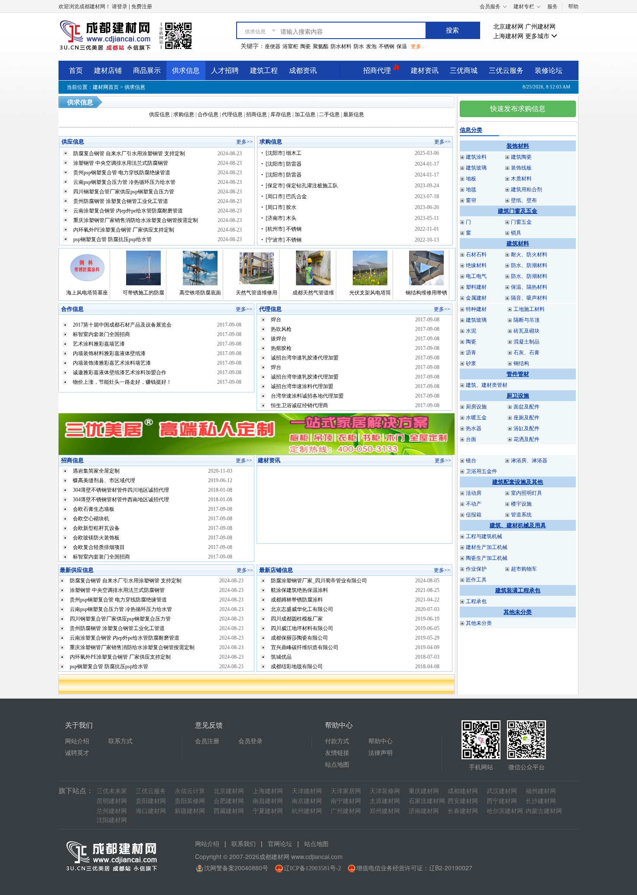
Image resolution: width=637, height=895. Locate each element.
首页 (76, 70)
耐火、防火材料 (529, 255)
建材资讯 (425, 70)
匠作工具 (476, 580)
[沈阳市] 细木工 (284, 153)
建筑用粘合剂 (526, 189)
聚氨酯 (320, 46)
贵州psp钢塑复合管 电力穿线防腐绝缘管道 (121, 173)
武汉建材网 (502, 791)
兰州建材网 (112, 811)
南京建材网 (307, 801)
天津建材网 (307, 791)
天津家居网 (346, 791)
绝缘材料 (476, 265)
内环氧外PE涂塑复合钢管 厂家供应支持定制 (123, 230)
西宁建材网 (502, 801)
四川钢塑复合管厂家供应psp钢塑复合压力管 (123, 192)
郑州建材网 (385, 811)
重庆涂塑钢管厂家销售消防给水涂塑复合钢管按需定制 (135, 220)
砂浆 (471, 363)
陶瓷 (305, 46)
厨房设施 (476, 407)
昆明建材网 (112, 801)
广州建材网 (540, 26)
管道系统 (521, 515)
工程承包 (476, 601)
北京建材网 (508, 26)
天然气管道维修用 (256, 293)
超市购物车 (524, 569)
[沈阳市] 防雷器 (284, 164)
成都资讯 (303, 70)
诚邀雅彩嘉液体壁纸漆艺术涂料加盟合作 (119, 372)
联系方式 (120, 741)
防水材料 (341, 46)
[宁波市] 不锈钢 (284, 240)
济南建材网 (424, 811)
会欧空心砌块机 (91, 519)
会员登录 (250, 741)
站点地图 (337, 764)
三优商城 (464, 70)
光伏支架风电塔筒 (370, 293)
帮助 (573, 6)
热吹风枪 (281, 329)
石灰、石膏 (527, 353)
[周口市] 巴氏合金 (286, 196)
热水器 (473, 428)
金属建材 (476, 298)
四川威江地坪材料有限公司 (302, 628)
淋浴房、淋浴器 (529, 460)
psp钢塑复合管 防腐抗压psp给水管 (112, 239)
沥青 (471, 353)
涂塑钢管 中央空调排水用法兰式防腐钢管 (120, 163)
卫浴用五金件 (481, 471)
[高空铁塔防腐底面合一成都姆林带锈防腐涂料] (200, 268)
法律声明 (380, 753)
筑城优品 (281, 657)
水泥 (471, 331)
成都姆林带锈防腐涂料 (297, 600)
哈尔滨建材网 (505, 811)
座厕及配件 (527, 418)
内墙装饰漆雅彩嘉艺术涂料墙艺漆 (112, 363)
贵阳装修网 (190, 801)
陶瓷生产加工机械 (486, 558)
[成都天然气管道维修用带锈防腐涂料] (313, 268)
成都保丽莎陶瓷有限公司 (299, 638)
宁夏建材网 (268, 811)
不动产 (473, 504)
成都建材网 (463, 791)
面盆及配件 (527, 407)
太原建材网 (385, 801)
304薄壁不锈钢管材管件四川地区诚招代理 (121, 490)
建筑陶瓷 (521, 157)
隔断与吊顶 (527, 320)
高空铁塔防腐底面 (200, 293)
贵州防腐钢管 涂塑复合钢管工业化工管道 (120, 201)
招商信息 (256, 114)
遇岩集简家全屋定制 (96, 471)
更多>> (244, 142)
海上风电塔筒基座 (87, 293)
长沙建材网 (541, 801)
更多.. (417, 46)
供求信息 (186, 70)
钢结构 (521, 363)
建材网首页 (106, 87)
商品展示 (147, 70)
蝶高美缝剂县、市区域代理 (104, 480)
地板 (471, 179)
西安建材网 (463, 801)
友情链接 (337, 753)
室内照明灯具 (526, 493)
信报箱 (473, 515)
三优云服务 (506, 70)
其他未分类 (479, 623)
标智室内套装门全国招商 (101, 334)
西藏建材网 (229, 811)
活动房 (473, 493)
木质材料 (521, 179)
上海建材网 (508, 36)
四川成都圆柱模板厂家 (297, 619)
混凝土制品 (527, 342)
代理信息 (232, 114)
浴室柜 (290, 46)
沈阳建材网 (112, 820)
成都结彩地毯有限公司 (297, 666)
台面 (471, 439)
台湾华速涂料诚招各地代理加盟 (307, 396)
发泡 (371, 46)
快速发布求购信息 (518, 108)
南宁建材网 (346, 801)
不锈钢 (386, 46)
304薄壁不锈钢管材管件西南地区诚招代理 (121, 499)
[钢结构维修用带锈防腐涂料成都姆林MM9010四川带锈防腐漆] (426, 268)
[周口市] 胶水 (281, 207)
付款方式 (337, 741)
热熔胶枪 (281, 348)
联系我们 (243, 844)
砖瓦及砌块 (527, 331)
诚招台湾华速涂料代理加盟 (302, 386)
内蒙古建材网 (544, 811)
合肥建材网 (229, 801)
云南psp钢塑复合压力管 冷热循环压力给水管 (124, 182)
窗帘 (471, 200)
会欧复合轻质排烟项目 (99, 547)
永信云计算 (190, 791)
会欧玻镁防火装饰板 (96, 538)
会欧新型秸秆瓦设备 (96, 528)
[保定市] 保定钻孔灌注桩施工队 (302, 186)
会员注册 (207, 741)
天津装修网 (385, 791)
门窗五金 (521, 222)
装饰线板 (521, 168)
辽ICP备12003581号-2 (312, 868)
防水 (359, 46)
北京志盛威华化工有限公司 (302, 609)
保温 (401, 46)
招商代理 (378, 70)
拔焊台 (278, 339)
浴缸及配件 (527, 428)
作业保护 (476, 569)
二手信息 (329, 114)
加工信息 (305, 114)
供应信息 (159, 114)
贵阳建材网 (151, 801)
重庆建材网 (424, 791)
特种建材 (476, 309)
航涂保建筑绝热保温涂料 (299, 590)
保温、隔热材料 (529, 287)
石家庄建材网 (427, 801)
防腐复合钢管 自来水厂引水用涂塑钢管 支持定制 (129, 153)
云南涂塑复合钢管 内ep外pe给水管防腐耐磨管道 (128, 211)
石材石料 (476, 255)
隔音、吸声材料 (529, 298)
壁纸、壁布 (524, 200)
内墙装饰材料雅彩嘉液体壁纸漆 (109, 353)
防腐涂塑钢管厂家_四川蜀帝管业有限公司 (319, 581)
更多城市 (538, 36)
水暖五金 (476, 418)
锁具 (516, 233)
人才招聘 (225, 70)
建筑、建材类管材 (486, 385)
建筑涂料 (476, 157)
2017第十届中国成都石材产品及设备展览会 (122, 325)
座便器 (272, 46)
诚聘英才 (77, 753)
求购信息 (183, 114)
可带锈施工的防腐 (143, 293)
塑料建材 (476, 287)
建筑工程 (264, 70)
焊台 (276, 320)
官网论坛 (280, 844)
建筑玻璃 (476, 168)
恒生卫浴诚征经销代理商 (299, 405)
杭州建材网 (307, 811)
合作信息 (208, 114)
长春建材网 (463, 811)
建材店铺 (108, 70)
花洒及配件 (527, 439)
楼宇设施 (521, 504)
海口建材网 (151, 811)
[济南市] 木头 (281, 218)
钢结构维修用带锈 (426, 293)
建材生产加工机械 (486, 547)
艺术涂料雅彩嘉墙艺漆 (99, 344)
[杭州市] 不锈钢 (284, 229)
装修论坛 (548, 70)
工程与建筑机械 (484, 536)
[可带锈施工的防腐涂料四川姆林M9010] (143, 268)
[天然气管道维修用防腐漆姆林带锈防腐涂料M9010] (256, 268)
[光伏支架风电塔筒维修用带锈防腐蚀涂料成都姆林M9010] (370, 268)
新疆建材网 (190, 811)
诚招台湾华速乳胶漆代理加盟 (304, 358)
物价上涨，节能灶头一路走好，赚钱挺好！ (122, 382)
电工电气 (476, 276)
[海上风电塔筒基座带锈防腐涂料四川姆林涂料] (87, 268)
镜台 (471, 460)
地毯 (471, 189)
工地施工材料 (529, 309)
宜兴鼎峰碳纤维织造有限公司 (304, 647)
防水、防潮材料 (529, 265)
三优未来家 (112, 791)
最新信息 (353, 114)
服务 (552, 6)
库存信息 (280, 114)
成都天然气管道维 (313, 293)
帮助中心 (380, 741)
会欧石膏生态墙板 (93, 509)
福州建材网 (541, 791)
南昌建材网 (268, 801)
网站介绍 (77, 741)
